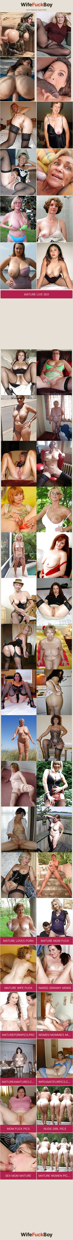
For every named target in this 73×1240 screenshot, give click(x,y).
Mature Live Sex (36, 294)
